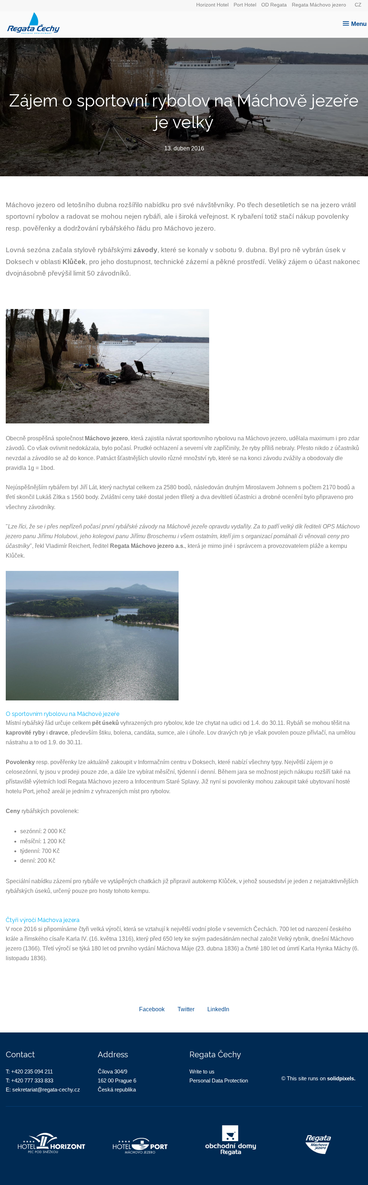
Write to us (202, 1071)
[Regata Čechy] (185, 21)
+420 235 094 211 (32, 1071)
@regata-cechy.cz (58, 1089)
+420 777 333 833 (32, 1080)
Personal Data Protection (218, 1080)
